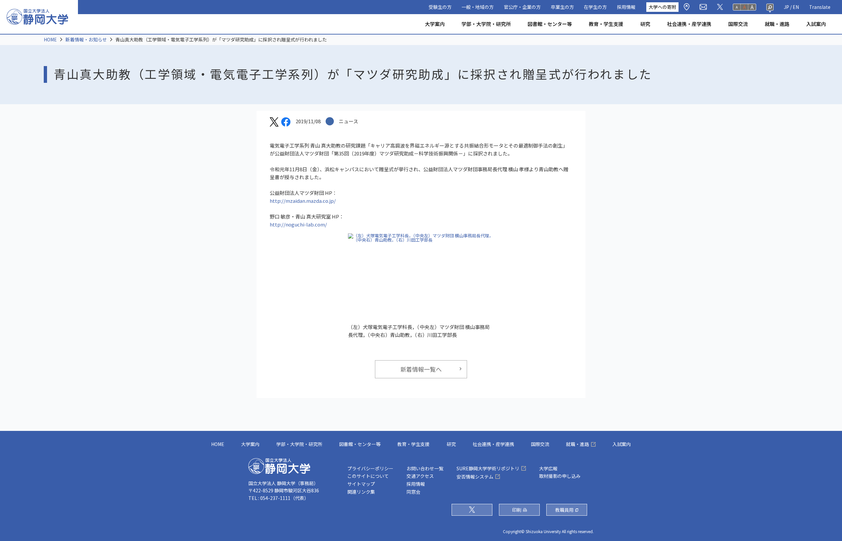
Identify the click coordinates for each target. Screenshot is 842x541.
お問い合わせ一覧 (425, 468)
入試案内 (816, 23)
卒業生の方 (562, 7)
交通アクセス (420, 476)
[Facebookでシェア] (285, 123)
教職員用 (564, 509)
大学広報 (548, 468)
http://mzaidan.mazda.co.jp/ (303, 200)
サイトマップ (361, 484)
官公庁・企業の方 (522, 7)
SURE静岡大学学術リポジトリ (488, 468)
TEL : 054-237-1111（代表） (278, 498)
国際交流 (738, 23)
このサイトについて (368, 476)
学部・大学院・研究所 (486, 23)
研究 (645, 23)
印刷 (516, 509)
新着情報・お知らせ (86, 39)
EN (796, 7)
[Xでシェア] (274, 123)
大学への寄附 (662, 7)
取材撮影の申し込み (560, 476)
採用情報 (626, 7)
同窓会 (413, 491)
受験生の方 (440, 7)
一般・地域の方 (477, 7)
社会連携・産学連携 (689, 23)
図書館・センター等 (550, 23)
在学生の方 (595, 7)
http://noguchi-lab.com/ (298, 224)
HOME (50, 39)
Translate (819, 7)
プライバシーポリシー (370, 468)
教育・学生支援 (606, 23)
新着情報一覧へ (421, 369)
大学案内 (435, 23)
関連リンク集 (361, 491)
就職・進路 (777, 23)
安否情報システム (475, 476)
